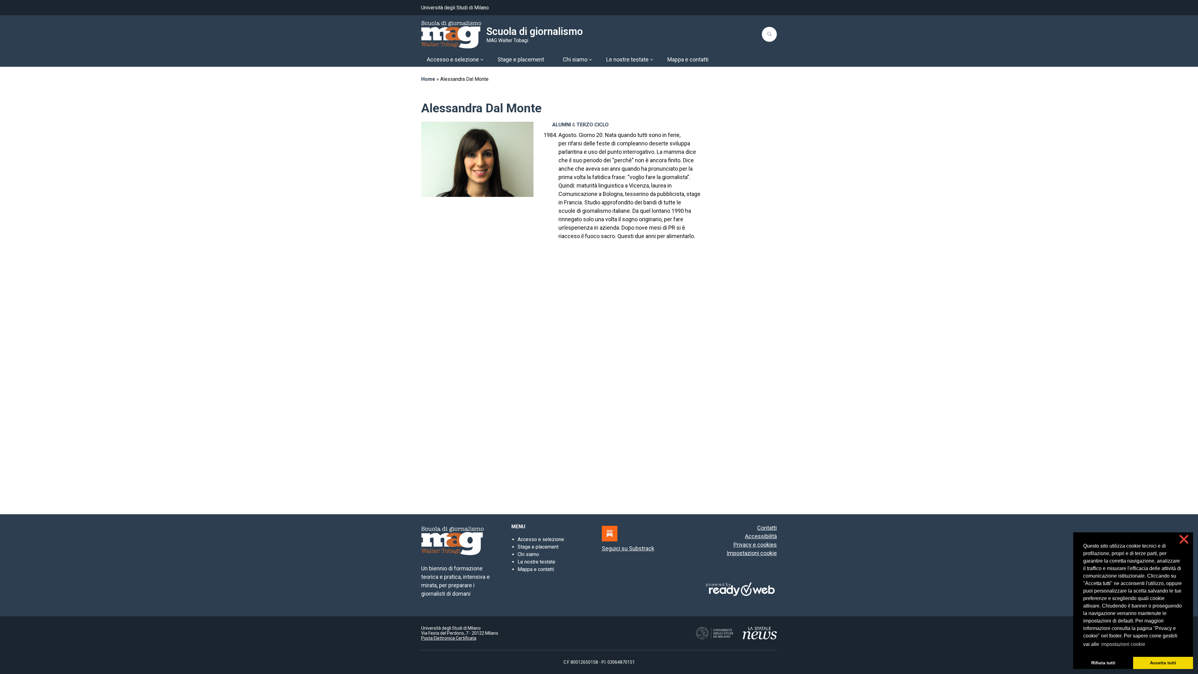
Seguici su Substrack (628, 548)
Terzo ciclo (593, 125)
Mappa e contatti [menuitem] (688, 59)
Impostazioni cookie (752, 553)
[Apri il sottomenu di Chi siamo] (590, 59)
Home (428, 79)
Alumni (561, 125)
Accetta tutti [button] (1163, 662)
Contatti (767, 528)
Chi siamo (528, 554)
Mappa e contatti (536, 569)
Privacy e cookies (755, 544)
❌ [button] (1184, 539)
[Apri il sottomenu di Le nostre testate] (651, 59)
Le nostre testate (536, 562)
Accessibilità (761, 536)
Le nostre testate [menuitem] (627, 59)
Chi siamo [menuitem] (575, 59)
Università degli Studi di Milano (455, 8)
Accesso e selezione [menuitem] (453, 59)
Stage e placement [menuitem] (521, 59)
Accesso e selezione (541, 539)
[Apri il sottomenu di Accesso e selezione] (482, 59)
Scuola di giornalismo (534, 31)
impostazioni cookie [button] (1123, 644)
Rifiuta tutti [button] (1103, 662)
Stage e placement (538, 547)
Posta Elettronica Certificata (448, 638)
